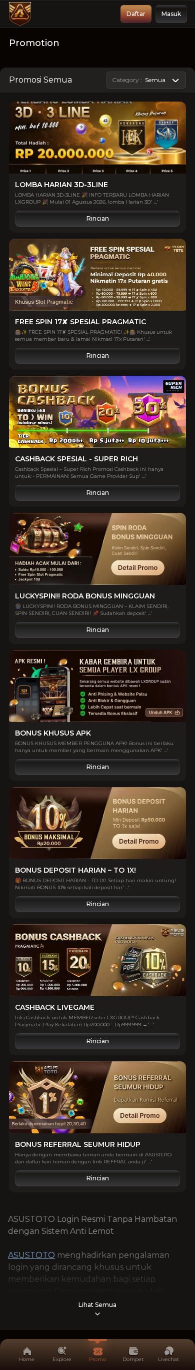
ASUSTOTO (31, 1255)
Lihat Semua (97, 1304)
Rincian (97, 218)
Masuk (171, 14)
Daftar (136, 14)
